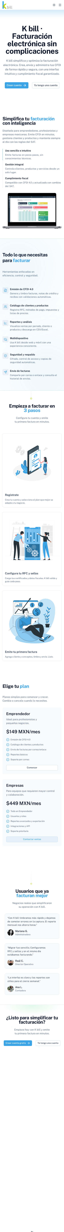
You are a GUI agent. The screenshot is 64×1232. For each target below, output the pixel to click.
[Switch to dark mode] (54, 4)
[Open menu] (59, 4)
